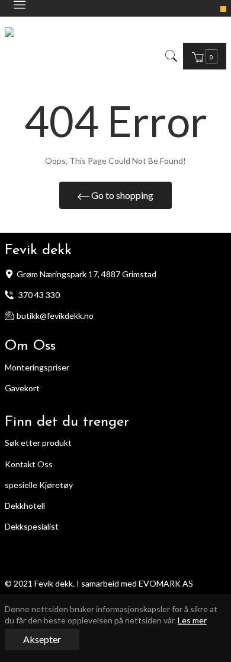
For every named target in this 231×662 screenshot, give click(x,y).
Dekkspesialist (32, 526)
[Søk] (170, 56)
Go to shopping (121, 195)
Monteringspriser (37, 367)
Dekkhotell (25, 506)
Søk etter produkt (38, 443)
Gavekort (22, 388)
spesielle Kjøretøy (39, 485)
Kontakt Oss (29, 464)
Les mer (192, 620)
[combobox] (179, 56)
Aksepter (42, 639)
